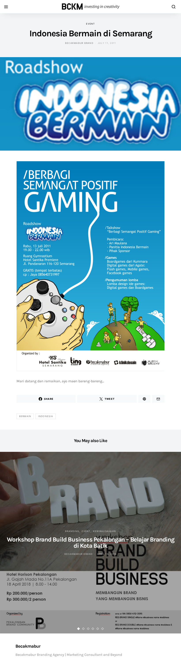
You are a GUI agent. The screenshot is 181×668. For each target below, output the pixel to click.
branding (72, 531)
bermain (25, 416)
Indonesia (45, 416)
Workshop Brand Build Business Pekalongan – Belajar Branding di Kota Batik (90, 542)
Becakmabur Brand (79, 43)
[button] (78, 628)
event (90, 23)
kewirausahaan (104, 531)
